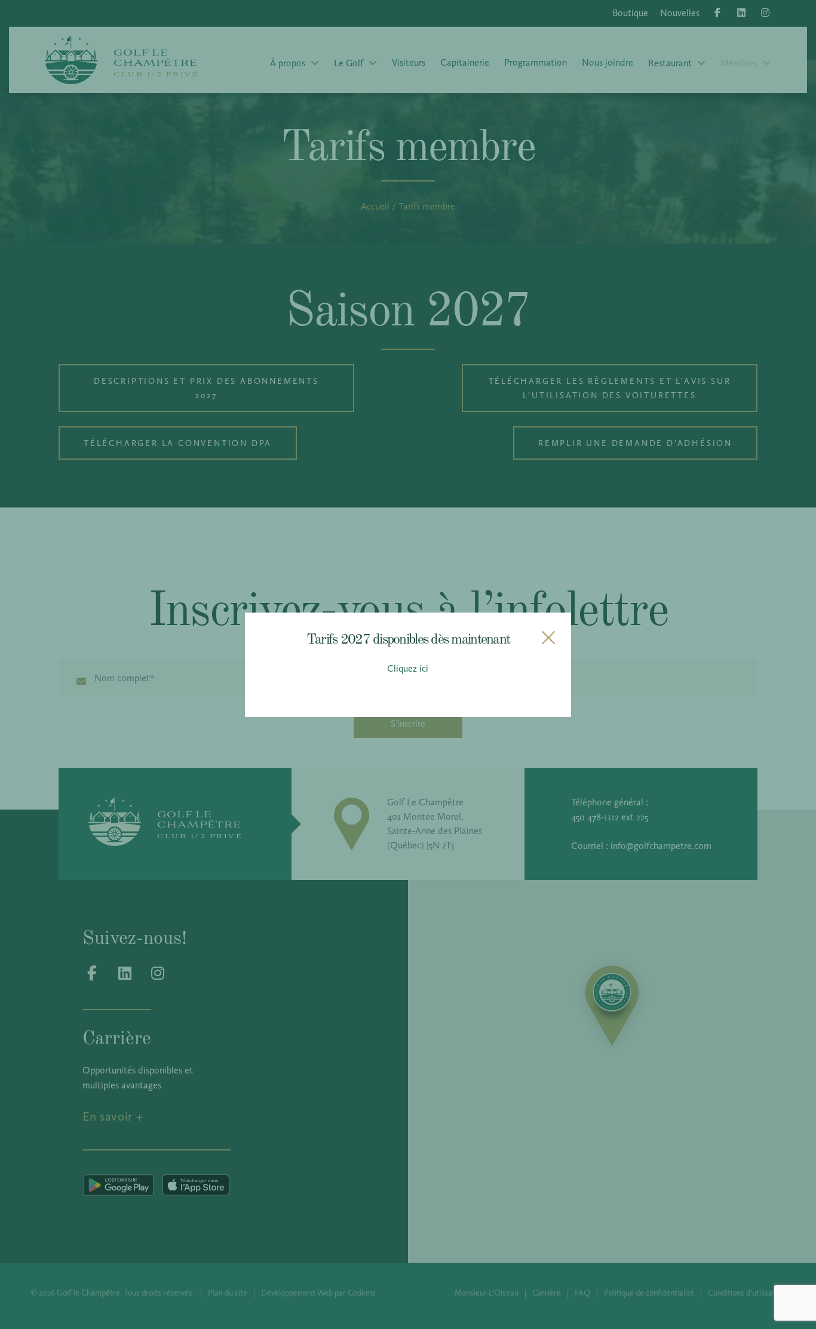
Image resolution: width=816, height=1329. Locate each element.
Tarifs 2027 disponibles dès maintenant (408, 638)
